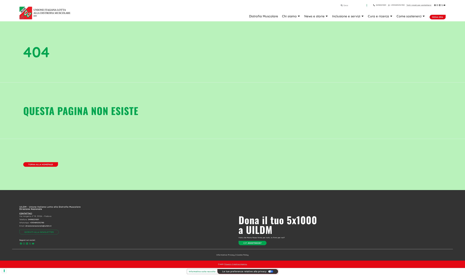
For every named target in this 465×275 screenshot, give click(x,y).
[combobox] (353, 5)
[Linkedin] (439, 5)
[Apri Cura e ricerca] (391, 16)
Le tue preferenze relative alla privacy (244, 271)
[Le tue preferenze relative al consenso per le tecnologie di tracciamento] (4, 270)
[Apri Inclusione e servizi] (362, 16)
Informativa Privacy (225, 255)
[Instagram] (437, 5)
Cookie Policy (242, 255)
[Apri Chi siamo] (298, 16)
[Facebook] (435, 5)
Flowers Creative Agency (235, 264)
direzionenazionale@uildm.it (38, 226)
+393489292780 (37, 223)
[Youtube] (444, 5)
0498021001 (33, 219)
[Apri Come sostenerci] (423, 16)
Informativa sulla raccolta (202, 271)
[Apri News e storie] (326, 16)
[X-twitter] (442, 5)
